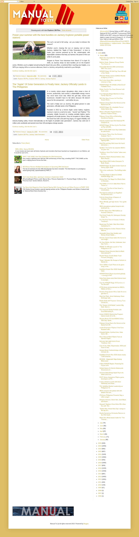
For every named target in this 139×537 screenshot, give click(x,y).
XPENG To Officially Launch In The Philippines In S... (111, 247)
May (101, 428)
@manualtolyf (104, 31)
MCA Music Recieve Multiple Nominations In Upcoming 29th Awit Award (45, 167)
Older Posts (85, 139)
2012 (100, 479)
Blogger (86, 523)
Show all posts (66, 30)
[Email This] (53, 76)
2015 (100, 471)
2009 (100, 487)
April (101, 431)
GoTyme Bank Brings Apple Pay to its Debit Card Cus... (111, 373)
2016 (100, 468)
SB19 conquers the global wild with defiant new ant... (111, 391)
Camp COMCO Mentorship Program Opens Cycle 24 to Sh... (111, 315)
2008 (100, 490)
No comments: (42, 76)
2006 (100, 496)
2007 (100, 493)
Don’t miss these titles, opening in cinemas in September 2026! (43, 177)
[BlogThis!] (55, 76)
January (103, 439)
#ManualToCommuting (107, 41)
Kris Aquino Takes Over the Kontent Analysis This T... (111, 135)
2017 (100, 465)
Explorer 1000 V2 (34, 78)
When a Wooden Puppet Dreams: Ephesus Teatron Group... (110, 112)
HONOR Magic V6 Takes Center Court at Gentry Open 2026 (113, 166)
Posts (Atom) (25, 143)
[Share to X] (57, 76)
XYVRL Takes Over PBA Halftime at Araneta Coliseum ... (111, 211)
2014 (100, 474)
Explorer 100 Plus (23, 78)
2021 (100, 454)
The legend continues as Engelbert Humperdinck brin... (111, 193)
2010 (100, 485)
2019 (100, 460)
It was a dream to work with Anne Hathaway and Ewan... (110, 382)
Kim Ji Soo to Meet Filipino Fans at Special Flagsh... (111, 337)
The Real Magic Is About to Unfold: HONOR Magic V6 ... (111, 175)
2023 (100, 448)
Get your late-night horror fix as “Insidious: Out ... (110, 342)
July (101, 423)
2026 (100, 53)
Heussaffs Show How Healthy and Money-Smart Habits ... (110, 234)
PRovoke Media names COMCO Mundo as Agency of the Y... (112, 76)
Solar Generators (40, 134)
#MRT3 (126, 41)
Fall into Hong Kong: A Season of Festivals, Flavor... (110, 198)
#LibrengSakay (105, 43)
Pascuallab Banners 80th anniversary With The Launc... (112, 67)
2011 (100, 482)
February (103, 437)
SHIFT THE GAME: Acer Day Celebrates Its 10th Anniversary (42, 156)
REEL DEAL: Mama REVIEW (24, 149)
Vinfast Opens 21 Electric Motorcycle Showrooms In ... (111, 369)
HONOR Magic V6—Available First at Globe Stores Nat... (111, 108)
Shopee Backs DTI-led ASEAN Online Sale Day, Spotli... (112, 319)
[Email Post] (49, 76)
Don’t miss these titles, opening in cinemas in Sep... (110, 81)
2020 (100, 457)
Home (47, 139)
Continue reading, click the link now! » (25, 71)
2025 (100, 443)
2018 (100, 462)
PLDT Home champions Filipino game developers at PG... (112, 378)
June (101, 425)
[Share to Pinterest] (61, 76)
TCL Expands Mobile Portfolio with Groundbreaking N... (110, 310)
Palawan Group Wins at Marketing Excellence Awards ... (110, 117)
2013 (100, 476)
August (102, 55)
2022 (100, 451)
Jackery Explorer (51, 78)
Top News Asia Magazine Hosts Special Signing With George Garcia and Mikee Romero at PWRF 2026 (56, 187)
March (102, 434)
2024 (100, 446)
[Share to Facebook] (59, 76)
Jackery (42, 78)
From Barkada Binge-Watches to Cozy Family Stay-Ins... (112, 94)
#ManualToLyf (119, 41)
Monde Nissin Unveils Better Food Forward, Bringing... (110, 256)
